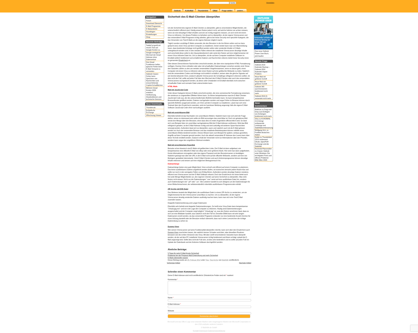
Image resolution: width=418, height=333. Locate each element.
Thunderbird (203, 11)
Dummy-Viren (173, 232)
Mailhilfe (225, 260)
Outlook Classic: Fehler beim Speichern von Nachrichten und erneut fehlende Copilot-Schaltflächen (154, 79)
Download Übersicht (154, 23)
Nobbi (257, 137)
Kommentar (173, 279)
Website (171, 311)
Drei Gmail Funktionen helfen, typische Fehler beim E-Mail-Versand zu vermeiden (154, 66)
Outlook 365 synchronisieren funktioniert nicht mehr (261, 90)
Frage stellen (227, 11)
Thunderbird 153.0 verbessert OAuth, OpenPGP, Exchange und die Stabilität (263, 141)
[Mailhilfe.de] (157, 5)
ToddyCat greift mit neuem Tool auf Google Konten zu (153, 47)
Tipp (207, 260)
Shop (148, 37)
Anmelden (270, 3)
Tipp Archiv (214, 260)
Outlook (177, 11)
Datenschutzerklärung (216, 331)
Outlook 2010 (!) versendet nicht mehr (263, 97)
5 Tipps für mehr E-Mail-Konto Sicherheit (183, 253)
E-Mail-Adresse (174, 304)
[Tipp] (244, 25)
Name (171, 298)
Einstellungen (151, 34)
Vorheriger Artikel (173, 263)
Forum (148, 21)
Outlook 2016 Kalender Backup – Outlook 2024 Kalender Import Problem (262, 69)
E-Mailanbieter (151, 29)
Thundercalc (151, 107)
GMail (215, 11)
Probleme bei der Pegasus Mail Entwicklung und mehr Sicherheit (193, 255)
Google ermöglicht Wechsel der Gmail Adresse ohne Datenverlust (153, 56)
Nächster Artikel (245, 263)
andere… (241, 11)
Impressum (203, 331)
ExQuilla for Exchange (150, 111)
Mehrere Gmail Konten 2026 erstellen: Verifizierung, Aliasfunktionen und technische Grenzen (154, 93)
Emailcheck (183, 60)
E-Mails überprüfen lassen (178, 258)
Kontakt (196, 331)
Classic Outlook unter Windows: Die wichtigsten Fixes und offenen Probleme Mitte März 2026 (263, 155)
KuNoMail (189, 11)
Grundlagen (150, 32)
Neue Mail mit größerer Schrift (261, 78)
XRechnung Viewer (153, 115)
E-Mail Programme (153, 26)
